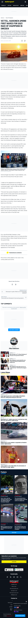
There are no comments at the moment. (14, 308)
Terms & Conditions (7, 614)
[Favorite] (22, 40)
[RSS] (20, 577)
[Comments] (25, 40)
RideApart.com (14, 594)
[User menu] (25, 2)
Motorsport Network (11, 615)
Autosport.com (14, 590)
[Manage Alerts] (15, 284)
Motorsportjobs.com (14, 588)
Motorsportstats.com (14, 592)
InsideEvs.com (14, 584)
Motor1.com (14, 586)
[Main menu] (2, 2)
